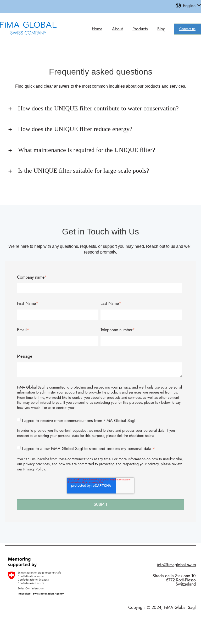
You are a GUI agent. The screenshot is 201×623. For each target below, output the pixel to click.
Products (140, 29)
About (117, 29)
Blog (161, 29)
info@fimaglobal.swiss (176, 565)
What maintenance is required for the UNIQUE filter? (86, 150)
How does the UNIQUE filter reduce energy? (75, 129)
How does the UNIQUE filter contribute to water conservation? (98, 108)
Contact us (187, 28)
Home (97, 29)
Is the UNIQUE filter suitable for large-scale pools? (83, 170)
